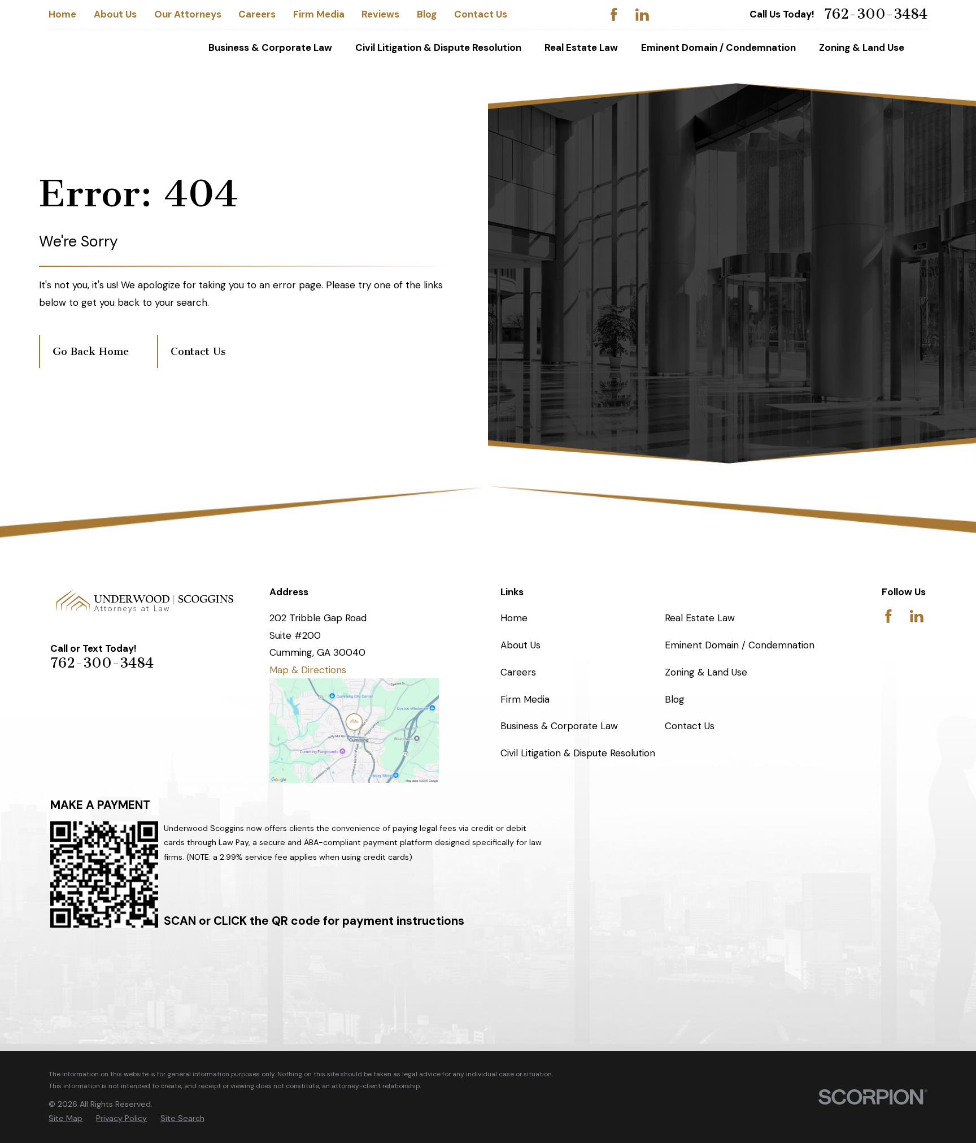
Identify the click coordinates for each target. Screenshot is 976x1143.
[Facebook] (614, 14)
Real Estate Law (700, 618)
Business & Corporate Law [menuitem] (270, 47)
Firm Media (319, 14)
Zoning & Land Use (706, 672)
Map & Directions (307, 670)
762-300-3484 (875, 14)
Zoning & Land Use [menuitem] (861, 47)
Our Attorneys (187, 14)
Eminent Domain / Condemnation (739, 645)
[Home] (145, 601)
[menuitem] (65, 1118)
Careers (257, 14)
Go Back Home (91, 351)
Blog (427, 14)
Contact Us (480, 14)
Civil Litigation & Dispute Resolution (577, 753)
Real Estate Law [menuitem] (581, 47)
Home (62, 14)
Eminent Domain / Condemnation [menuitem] (718, 47)
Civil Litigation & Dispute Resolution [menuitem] (438, 47)
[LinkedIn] (642, 14)
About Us (115, 14)
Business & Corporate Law (559, 726)
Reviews (380, 14)
